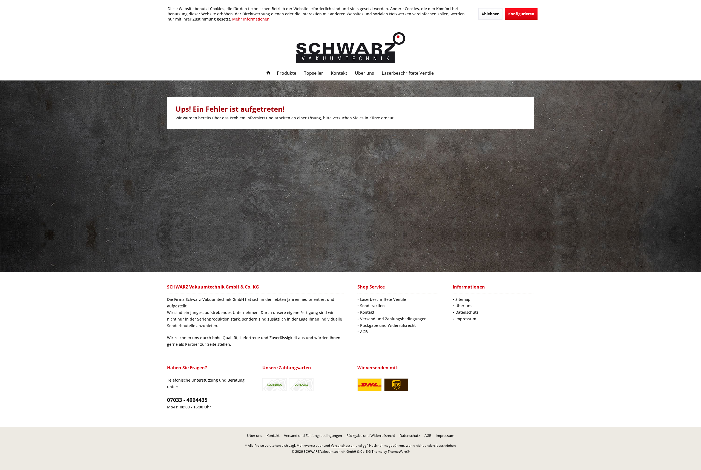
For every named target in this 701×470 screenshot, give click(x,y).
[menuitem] (268, 73)
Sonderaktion (372, 305)
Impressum (465, 318)
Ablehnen (490, 13)
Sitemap (462, 299)
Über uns (463, 305)
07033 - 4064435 (187, 399)
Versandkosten (343, 445)
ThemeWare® (399, 451)
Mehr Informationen (250, 19)
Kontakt (367, 312)
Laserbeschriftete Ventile (383, 299)
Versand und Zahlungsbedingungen (393, 318)
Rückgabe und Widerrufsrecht (388, 325)
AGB (364, 331)
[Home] (268, 73)
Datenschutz (466, 312)
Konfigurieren (521, 13)
